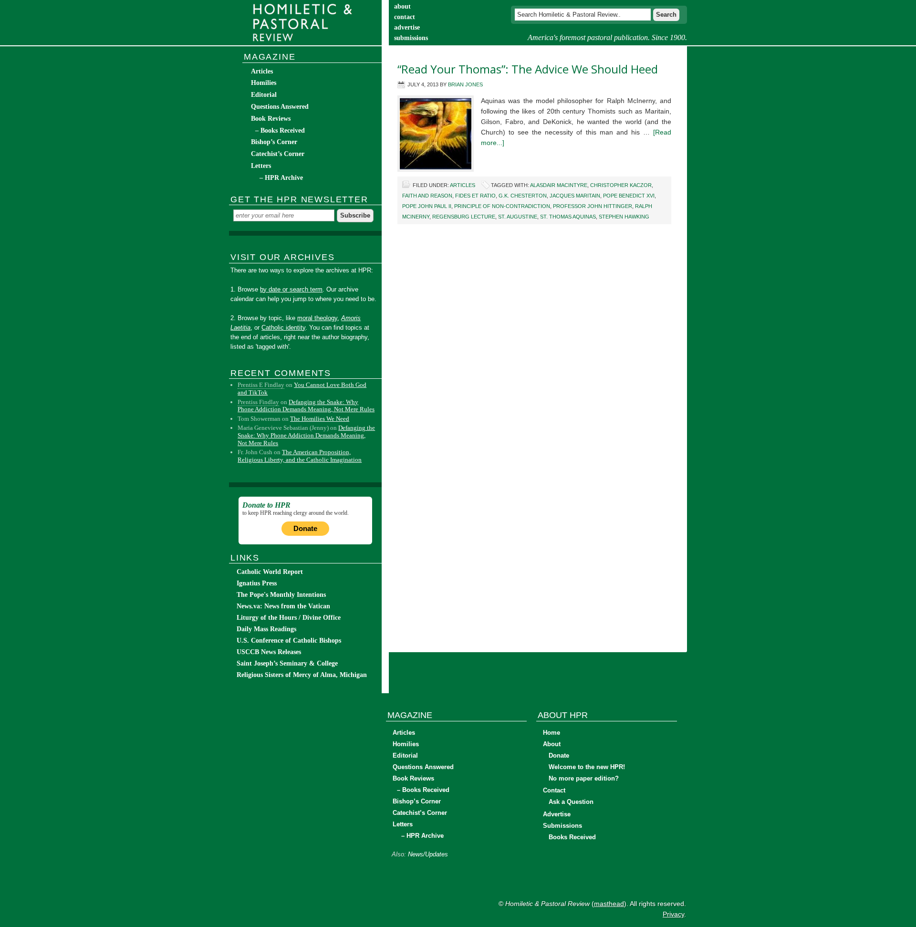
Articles (462, 185)
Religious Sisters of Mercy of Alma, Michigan (302, 674)
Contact (554, 790)
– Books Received (280, 130)
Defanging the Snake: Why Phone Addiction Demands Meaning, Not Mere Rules (306, 405)
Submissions (562, 825)
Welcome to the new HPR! (587, 767)
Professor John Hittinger (592, 206)
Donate (305, 528)
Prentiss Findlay (258, 402)
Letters (261, 165)
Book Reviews (271, 118)
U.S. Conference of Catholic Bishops (289, 640)
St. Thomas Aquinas (568, 216)
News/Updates (428, 854)
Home (551, 732)
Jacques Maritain (575, 195)
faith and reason (427, 195)
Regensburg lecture (463, 216)
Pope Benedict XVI (629, 195)
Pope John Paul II (426, 206)
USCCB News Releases (269, 652)
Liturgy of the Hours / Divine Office (289, 617)
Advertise (557, 814)
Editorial (264, 94)
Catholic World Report (270, 571)
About (552, 744)
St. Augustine (517, 216)
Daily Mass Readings (266, 629)
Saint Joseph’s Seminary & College (287, 663)
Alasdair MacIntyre (558, 185)
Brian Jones (465, 84)
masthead (609, 903)
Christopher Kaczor (621, 185)
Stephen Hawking (624, 216)
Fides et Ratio (475, 195)
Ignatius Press (257, 583)
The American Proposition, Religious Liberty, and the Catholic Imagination (300, 455)
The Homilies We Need (319, 418)
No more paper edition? (584, 778)
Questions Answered (280, 106)
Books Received (572, 837)
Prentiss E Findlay (261, 384)
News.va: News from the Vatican (283, 606)
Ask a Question (571, 801)
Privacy (673, 914)
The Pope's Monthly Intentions (281, 594)
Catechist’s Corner (277, 153)
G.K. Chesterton (523, 195)
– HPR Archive (281, 177)
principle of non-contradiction (502, 206)
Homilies (263, 82)
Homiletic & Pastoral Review (305, 22)
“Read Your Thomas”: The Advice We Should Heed (527, 69)
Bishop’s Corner (274, 142)
